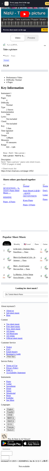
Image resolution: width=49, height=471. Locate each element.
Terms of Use (11, 366)
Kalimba (9, 398)
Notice (9, 347)
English (10, 409)
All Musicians (12, 333)
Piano (8, 381)
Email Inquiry (12, 352)
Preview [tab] (31, 38)
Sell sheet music (12, 313)
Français (10, 427)
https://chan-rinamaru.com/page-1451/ (17, 171)
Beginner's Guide (13, 354)
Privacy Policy (12, 368)
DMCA (9, 370)
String (8, 391)
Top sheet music (13, 324)
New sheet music (13, 329)
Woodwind (10, 393)
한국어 (9, 424)
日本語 (9, 415)
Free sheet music (13, 326)
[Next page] (44, 237)
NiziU (11, 153)
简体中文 (10, 421)
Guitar (8, 384)
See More (10, 400)
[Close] (2, 3)
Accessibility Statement (15, 373)
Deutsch (10, 430)
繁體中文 (10, 418)
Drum (8, 388)
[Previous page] (39, 237)
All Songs (10, 331)
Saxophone (11, 386)
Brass (8, 395)
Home (5, 153)
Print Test (11, 357)
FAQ (8, 349)
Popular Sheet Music (14, 237)
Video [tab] (17, 38)
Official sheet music (14, 338)
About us (10, 311)
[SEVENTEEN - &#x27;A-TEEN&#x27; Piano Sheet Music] (12, 184)
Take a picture (20, 153)
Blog (8, 315)
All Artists (10, 336)
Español (10, 412)
